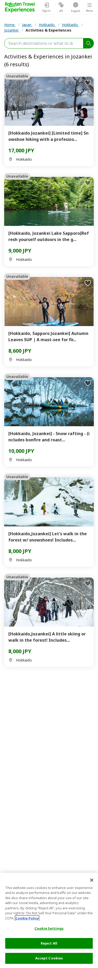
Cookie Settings (49, 928)
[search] (88, 43)
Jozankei (11, 30)
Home (10, 24)
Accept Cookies (49, 958)
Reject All (49, 943)
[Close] (91, 880)
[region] (49, 920)
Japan (27, 24)
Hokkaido (47, 24)
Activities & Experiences (48, 30)
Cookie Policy (27, 918)
